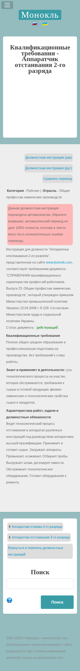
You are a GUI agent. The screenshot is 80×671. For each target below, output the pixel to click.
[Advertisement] (40, 108)
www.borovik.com (59, 262)
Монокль (40, 15)
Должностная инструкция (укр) (48, 157)
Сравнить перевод (57, 178)
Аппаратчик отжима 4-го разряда (37, 526)
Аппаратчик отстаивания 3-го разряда (41, 537)
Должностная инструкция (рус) (48, 168)
